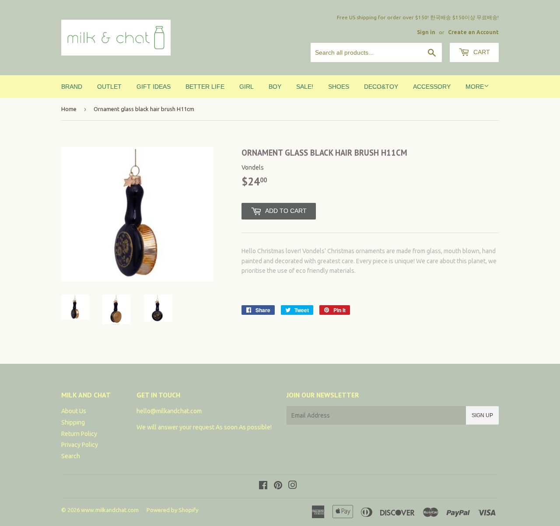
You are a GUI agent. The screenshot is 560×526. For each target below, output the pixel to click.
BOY (275, 86)
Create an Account (473, 32)
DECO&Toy (381, 86)
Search (70, 456)
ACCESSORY (432, 86)
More (475, 86)
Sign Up (482, 415)
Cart (481, 52)
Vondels (253, 167)
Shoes (338, 86)
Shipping (73, 422)
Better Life (205, 86)
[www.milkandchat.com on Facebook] (263, 486)
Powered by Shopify (172, 510)
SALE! (304, 86)
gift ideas (153, 86)
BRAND (71, 86)
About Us (73, 411)
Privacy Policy (79, 444)
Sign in (426, 32)
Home (69, 109)
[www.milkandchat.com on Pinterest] (278, 486)
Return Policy (79, 433)
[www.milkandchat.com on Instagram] (292, 486)
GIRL (246, 86)
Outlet (109, 86)
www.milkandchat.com (110, 510)
